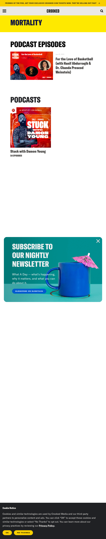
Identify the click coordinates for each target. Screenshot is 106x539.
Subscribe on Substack (29, 291)
